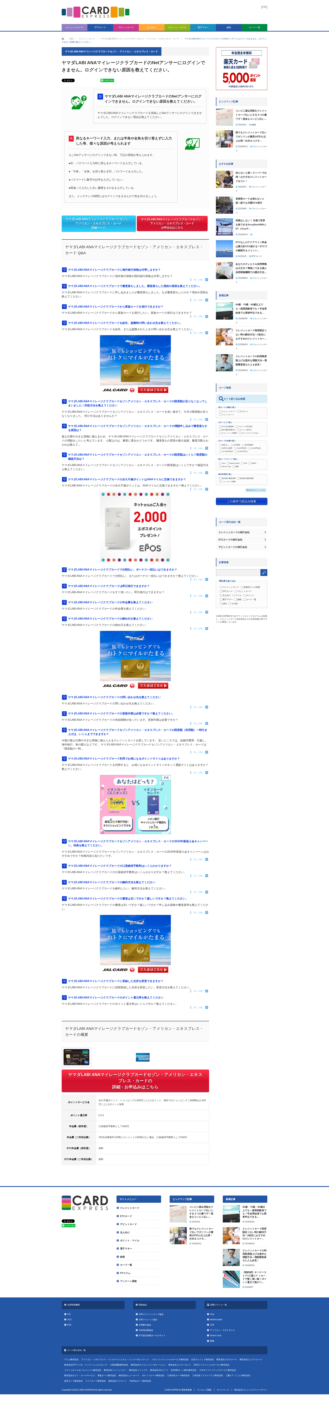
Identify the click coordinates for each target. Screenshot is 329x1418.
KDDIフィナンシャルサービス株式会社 (211, 1365)
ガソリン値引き (246, 430)
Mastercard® (235, 463)
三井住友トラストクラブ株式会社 (207, 1375)
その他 (234, 603)
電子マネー (203, 27)
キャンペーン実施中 (229, 433)
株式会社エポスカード (226, 1359)
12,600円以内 (227, 451)
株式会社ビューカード (129, 1375)
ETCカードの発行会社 (230, 539)
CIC (69, 1314)
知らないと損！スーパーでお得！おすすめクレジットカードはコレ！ (251, 176)
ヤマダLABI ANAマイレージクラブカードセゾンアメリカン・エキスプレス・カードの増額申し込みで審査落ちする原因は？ (137, 428)
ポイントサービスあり (250, 433)
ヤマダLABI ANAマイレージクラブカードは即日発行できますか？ (109, 586)
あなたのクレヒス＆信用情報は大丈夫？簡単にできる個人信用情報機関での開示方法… (251, 268)
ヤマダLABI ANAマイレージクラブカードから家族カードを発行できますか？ (115, 306)
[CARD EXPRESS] (95, 12)
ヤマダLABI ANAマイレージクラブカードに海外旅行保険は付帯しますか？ (114, 269)
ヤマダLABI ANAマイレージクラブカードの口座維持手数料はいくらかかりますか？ (120, 865)
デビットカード (126, 27)
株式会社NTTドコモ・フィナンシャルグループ (85, 1365)
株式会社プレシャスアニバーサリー (250, 1390)
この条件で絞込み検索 (241, 501)
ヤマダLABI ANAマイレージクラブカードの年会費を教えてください (110, 602)
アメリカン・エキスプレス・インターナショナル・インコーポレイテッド (115, 1359)
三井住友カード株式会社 (178, 1375)
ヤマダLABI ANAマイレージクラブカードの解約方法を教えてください (111, 882)
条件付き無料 (227, 448)
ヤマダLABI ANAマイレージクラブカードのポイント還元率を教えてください (115, 997)
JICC (69, 1319)
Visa (223, 463)
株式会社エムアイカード (251, 1359)
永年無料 (236, 445)
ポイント (250, 595)
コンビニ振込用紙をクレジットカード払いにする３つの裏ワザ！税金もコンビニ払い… (251, 114)
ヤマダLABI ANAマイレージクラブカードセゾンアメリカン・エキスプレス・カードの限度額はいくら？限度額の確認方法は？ (137, 456)
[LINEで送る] (107, 81)
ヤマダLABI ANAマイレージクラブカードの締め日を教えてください (110, 618)
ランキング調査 (204, 1390)
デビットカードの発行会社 (232, 547)
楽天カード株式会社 (73, 1381)
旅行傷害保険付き (229, 430)
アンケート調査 (128, 1281)
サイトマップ (223, 1390)
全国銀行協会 (145, 1325)
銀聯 (237, 466)
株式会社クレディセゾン (179, 1365)
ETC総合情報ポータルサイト (152, 1335)
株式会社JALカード (159, 1370)
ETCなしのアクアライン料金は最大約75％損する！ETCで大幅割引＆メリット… (251, 246)
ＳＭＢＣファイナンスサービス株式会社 (217, 1370)
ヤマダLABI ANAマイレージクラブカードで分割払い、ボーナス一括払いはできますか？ (122, 569)
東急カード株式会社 (107, 1375)
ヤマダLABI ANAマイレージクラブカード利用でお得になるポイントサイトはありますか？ (124, 758)
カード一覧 (254, 27)
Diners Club (226, 466)
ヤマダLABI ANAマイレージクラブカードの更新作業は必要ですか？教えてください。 (121, 713)
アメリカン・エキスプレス (222, 1330)
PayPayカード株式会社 (140, 1381)
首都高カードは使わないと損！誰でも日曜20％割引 (250, 200)
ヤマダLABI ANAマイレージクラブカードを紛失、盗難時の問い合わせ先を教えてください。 (125, 322)
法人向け (151, 27)
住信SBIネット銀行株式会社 (184, 1370)
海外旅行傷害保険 (229, 478)
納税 (229, 27)
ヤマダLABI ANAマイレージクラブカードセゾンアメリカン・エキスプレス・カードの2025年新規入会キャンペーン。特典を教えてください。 (138, 843)
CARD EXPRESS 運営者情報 (178, 1390)
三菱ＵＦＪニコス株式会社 (238, 1375)
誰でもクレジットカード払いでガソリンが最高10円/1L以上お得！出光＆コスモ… (251, 136)
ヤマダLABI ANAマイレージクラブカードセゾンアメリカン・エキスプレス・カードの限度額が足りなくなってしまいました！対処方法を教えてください (137, 403)
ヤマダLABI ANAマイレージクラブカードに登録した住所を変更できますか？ (115, 981)
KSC (69, 1325)
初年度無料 (249, 445)
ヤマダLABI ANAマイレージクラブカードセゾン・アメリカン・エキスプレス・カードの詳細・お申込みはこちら (135, 1080)
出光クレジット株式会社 (202, 1359)
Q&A (225, 603)
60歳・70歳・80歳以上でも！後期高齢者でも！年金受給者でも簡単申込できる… (251, 308)
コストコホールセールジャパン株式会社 (82, 1370)
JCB (245, 463)
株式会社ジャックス (138, 1370)
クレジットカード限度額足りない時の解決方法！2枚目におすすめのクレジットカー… (251, 334)
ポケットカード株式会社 (153, 1375)
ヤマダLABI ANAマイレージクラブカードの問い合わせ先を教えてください (114, 697)
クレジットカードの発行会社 (234, 532)
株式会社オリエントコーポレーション (148, 1365)
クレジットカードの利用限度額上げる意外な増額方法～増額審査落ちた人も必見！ (251, 360)
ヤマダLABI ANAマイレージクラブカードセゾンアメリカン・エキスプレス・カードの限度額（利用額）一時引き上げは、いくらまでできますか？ (137, 732)
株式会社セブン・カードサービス (79, 1375)
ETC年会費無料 (228, 426)
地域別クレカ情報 (251, 587)
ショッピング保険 (229, 482)
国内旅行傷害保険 (247, 478)
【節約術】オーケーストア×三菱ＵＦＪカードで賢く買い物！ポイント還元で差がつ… (254, 1277)
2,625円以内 (242, 448)
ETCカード (100, 27)
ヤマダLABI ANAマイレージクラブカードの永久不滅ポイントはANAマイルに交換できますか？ (127, 479)
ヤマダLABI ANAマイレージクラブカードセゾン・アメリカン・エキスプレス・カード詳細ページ (98, 223)
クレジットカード (74, 27)
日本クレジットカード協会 (151, 1314)
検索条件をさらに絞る (256, 490)
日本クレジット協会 (148, 1319)
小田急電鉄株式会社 (119, 1365)
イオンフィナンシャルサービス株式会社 (170, 1359)
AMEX (253, 463)
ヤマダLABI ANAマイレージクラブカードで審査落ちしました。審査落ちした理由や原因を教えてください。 (135, 286)
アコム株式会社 (71, 1359)
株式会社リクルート (117, 1381)
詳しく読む (198, 280)
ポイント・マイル (177, 27)
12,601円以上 (242, 451)
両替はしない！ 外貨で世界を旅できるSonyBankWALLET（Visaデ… (251, 224)
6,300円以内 (256, 448)
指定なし (225, 445)
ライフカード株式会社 (95, 1381)
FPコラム (125, 1273)
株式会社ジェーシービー (115, 1370)
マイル (238, 595)
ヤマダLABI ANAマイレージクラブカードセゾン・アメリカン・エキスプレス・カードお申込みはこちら (172, 223)
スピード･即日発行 (245, 426)
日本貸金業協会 (146, 1330)
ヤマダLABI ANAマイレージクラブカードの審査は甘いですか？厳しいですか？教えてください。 (128, 898)
